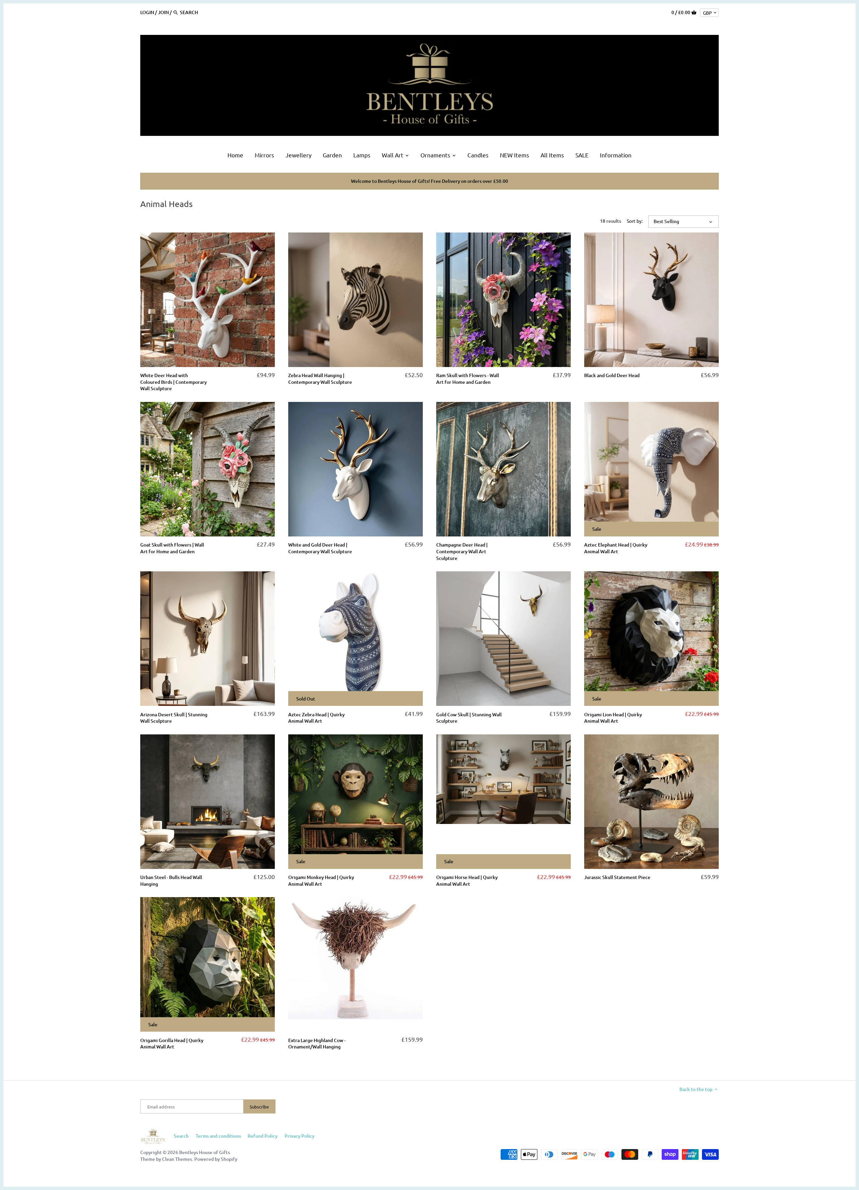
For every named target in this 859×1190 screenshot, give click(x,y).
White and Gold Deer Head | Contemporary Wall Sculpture (320, 548)
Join (163, 12)
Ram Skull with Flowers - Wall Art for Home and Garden (467, 378)
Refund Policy (262, 1136)
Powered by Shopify (215, 1159)
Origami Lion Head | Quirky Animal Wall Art (613, 717)
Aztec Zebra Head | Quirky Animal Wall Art (316, 717)
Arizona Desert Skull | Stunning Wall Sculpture (173, 717)
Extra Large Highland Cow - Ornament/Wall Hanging (317, 1043)
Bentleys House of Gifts (204, 1152)
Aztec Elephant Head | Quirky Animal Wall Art (615, 548)
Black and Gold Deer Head (612, 375)
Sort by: (635, 221)
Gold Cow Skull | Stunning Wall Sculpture (469, 717)
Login (147, 12)
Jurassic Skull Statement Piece (617, 877)
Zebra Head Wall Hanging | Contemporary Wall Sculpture (320, 378)
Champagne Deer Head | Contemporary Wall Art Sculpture (462, 551)
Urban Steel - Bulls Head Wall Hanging (171, 880)
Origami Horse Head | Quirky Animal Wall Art (467, 880)
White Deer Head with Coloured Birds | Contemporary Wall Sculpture (173, 382)
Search (181, 1136)
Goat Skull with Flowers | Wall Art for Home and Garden (172, 548)
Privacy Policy (299, 1136)
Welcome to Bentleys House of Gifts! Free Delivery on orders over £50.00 (429, 181)
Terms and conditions (218, 1136)
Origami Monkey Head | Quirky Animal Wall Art (321, 880)
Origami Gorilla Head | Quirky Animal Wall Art (171, 1043)
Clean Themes (177, 1159)
